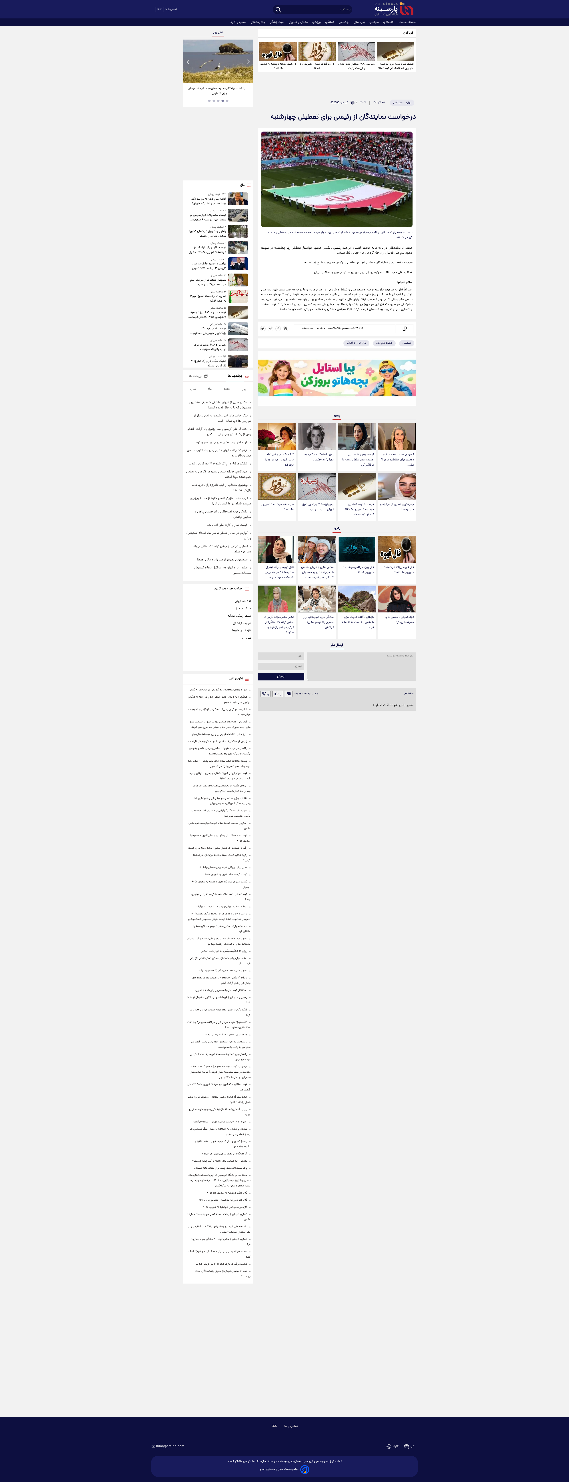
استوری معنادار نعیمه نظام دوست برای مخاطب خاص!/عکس (397, 459)
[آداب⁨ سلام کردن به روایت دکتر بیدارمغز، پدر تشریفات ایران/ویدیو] (238, 199)
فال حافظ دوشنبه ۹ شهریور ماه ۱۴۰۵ (317, 66)
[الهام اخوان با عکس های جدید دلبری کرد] (397, 599)
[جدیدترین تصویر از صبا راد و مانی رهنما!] (397, 486)
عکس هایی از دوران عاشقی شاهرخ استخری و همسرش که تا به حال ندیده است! (317, 572)
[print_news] (285, 328)
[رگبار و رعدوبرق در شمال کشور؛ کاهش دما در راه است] (238, 231)
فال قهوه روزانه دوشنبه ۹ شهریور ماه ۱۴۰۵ (278, 66)
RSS (159, 9)
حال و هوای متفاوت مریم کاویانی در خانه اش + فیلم (218, 690)
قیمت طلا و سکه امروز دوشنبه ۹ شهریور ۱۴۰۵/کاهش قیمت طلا (396, 66)
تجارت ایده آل (242, 623)
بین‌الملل (360, 22)
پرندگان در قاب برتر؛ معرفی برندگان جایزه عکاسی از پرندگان (216, 91)
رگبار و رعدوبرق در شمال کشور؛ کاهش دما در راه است (207, 233)
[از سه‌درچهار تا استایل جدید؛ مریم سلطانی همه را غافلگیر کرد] (357, 436)
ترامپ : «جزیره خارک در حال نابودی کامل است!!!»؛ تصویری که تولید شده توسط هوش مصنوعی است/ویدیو (208, 266)
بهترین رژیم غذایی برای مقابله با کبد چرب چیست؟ (219, 1161)
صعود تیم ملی (384, 343)
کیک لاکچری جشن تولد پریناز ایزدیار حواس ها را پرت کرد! (279, 459)
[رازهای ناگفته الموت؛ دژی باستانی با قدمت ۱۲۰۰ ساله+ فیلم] (357, 599)
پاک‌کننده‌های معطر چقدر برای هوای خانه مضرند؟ (220, 1168)
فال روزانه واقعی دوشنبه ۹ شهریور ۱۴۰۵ (358, 570)
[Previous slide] (188, 62)
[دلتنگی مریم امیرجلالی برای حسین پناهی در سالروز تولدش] (317, 599)
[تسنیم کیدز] (337, 379)
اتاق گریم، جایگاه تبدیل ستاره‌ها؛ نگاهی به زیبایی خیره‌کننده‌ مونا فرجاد (279, 572)
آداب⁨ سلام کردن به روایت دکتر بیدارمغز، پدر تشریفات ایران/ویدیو (208, 201)
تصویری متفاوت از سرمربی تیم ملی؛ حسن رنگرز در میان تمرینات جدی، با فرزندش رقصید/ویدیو (208, 282)
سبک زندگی (277, 22)
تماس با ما (171, 9)
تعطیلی (407, 343)
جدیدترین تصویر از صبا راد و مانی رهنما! (397, 507)
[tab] (227, 101)
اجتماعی (344, 22)
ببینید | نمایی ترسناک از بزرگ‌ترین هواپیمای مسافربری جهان (208, 331)
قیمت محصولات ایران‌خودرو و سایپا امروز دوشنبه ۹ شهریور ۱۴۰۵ (208, 217)
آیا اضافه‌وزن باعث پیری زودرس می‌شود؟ (224, 1154)
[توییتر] (263, 328)
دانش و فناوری (299, 22)
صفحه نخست (407, 22)
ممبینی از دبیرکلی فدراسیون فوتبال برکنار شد (222, 868)
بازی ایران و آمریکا (356, 343)
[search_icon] (278, 10)
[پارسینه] (391, 9)
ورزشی (317, 22)
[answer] (289, 694)
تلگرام (396, 1446)
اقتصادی (389, 22)
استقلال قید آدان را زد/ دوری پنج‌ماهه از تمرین (221, 990)
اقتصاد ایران (243, 601)
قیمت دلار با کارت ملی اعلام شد (227, 525)
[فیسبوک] (278, 328)
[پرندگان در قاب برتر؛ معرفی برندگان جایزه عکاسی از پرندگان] (218, 61)
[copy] (404, 328)
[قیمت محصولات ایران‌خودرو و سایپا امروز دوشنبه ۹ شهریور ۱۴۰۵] (238, 215)
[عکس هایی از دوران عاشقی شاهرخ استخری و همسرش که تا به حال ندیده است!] (317, 549)
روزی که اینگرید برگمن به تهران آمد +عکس (319, 457)
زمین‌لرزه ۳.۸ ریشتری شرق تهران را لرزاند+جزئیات (356, 66)
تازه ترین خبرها (241, 630)
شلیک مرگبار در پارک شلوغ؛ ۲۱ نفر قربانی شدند (208, 363)
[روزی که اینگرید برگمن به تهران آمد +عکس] (317, 436)
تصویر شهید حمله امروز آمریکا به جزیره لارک (208, 298)
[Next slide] (248, 62)
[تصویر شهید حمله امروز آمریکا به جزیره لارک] (238, 296)
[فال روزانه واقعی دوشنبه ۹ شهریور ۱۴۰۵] (357, 549)
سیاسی (374, 22)
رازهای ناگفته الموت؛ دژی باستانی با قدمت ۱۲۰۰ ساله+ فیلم (357, 622)
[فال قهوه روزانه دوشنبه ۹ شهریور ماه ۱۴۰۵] (278, 51)
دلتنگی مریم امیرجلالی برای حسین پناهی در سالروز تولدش (318, 622)
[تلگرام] (270, 328)
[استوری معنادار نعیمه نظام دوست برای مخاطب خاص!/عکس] (397, 436)
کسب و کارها (238, 22)
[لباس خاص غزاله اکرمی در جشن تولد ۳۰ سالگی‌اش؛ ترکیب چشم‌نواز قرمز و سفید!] (277, 599)
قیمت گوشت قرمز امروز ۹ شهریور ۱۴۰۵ (225, 875)
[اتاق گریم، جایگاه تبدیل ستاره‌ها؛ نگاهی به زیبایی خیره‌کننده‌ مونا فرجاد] (277, 549)
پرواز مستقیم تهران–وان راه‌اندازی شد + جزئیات (221, 907)
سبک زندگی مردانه (239, 616)
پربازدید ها (235, 376)
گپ (413, 1446)
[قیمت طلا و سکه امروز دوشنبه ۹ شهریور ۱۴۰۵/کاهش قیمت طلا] (395, 51)
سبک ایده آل (242, 608)
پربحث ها (195, 376)
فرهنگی (330, 22)
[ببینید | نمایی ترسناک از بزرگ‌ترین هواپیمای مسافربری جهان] (238, 329)
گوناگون (408, 33)
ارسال (280, 676)
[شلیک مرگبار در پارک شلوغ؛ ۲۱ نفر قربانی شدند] (238, 361)
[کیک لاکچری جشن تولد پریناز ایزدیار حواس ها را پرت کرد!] (277, 436)
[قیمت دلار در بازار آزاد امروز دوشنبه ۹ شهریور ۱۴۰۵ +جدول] (238, 248)
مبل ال (246, 638)
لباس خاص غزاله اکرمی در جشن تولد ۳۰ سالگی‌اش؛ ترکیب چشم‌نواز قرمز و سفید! (279, 625)
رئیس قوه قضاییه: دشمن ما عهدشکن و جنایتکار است (217, 741)
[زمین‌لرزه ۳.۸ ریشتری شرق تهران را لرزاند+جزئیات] (356, 51)
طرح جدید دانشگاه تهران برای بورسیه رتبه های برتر (219, 734)
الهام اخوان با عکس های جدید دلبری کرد (399, 620)
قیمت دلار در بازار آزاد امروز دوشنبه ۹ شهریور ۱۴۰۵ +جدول (207, 250)
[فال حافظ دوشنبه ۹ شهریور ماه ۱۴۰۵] (317, 51)
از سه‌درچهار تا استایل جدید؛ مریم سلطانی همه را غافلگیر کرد (358, 459)
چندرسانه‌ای (258, 22)
